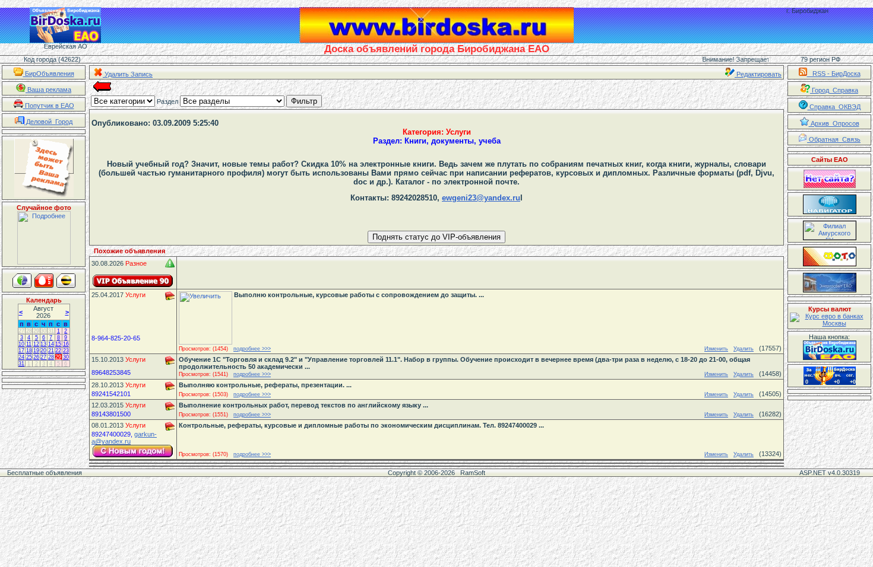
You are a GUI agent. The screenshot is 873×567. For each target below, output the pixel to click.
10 (21, 344)
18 (29, 350)
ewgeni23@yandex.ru (481, 197)
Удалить (743, 349)
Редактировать (758, 74)
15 (58, 344)
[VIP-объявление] (133, 281)
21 (51, 350)
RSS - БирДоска (834, 73)
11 (28, 344)
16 (66, 344)
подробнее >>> (252, 349)
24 (21, 357)
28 (29, 331)
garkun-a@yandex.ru (124, 438)
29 (36, 331)
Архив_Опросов (834, 123)
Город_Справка (834, 90)
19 (36, 350)
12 (36, 344)
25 (29, 357)
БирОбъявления (48, 73)
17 (21, 350)
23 (66, 350)
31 (51, 331)
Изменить (716, 349)
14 (51, 344)
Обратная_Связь (834, 139)
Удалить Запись (128, 74)
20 (43, 350)
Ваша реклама (48, 89)
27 (21, 331)
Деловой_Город (48, 121)
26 (36, 357)
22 (58, 350)
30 (43, 331)
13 (43, 344)
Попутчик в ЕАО (48, 105)
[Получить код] (829, 350)
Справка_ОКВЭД (834, 106)
